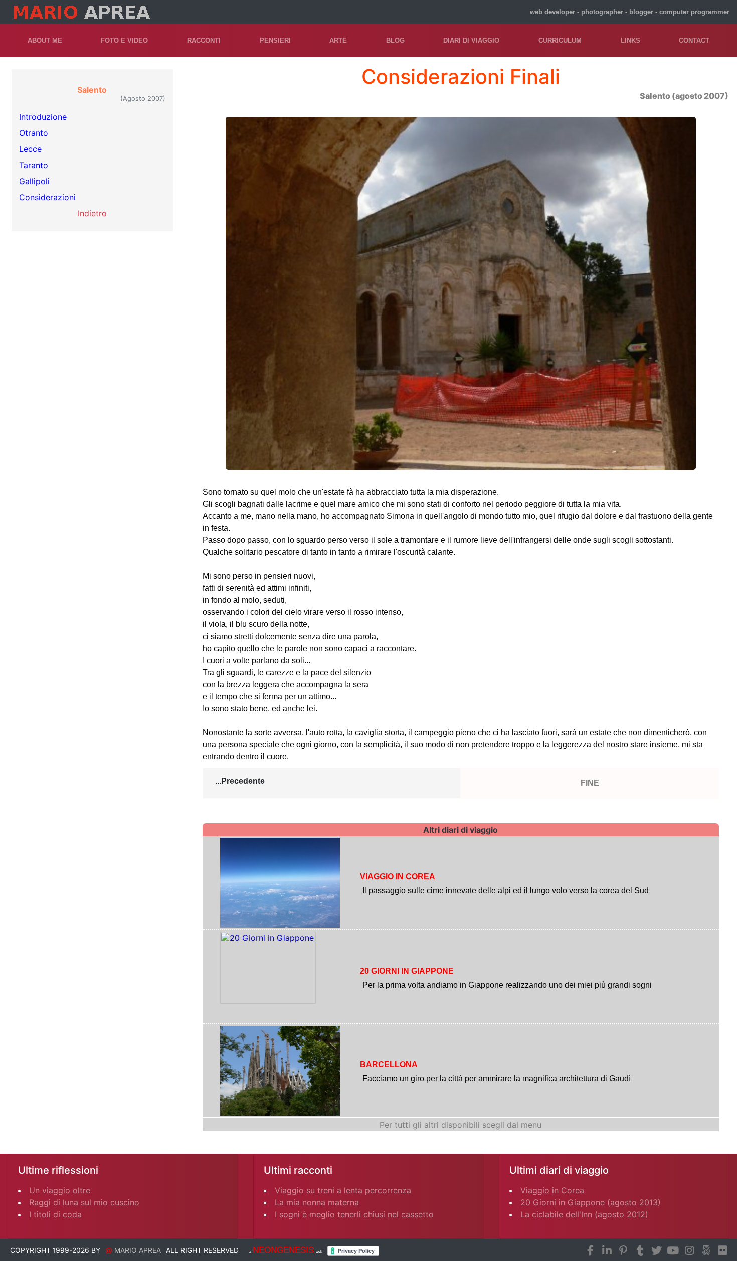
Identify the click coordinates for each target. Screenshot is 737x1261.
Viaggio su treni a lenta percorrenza (343, 1190)
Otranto (33, 133)
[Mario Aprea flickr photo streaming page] (722, 1251)
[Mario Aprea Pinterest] (623, 1251)
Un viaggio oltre (59, 1190)
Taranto (33, 165)
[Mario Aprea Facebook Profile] (590, 1251)
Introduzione (43, 117)
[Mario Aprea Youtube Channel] (673, 1251)
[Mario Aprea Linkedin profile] (607, 1251)
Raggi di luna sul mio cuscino (84, 1202)
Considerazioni (47, 197)
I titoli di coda (55, 1214)
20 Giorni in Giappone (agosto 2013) (590, 1202)
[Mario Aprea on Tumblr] (640, 1251)
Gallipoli (34, 181)
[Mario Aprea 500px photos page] (706, 1251)
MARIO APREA (137, 1250)
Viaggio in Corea (552, 1190)
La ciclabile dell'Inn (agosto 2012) (584, 1214)
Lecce (30, 149)
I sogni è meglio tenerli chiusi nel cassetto (354, 1214)
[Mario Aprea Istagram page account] (689, 1251)
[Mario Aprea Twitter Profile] (656, 1251)
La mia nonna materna (317, 1202)
